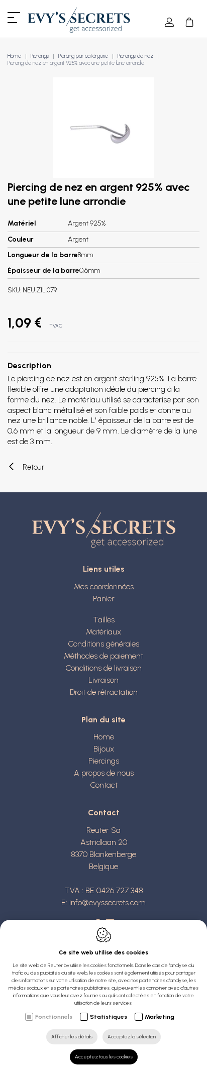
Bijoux (103, 749)
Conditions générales (103, 644)
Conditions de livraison (103, 668)
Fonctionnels (53, 1016)
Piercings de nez (135, 56)
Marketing (159, 1016)
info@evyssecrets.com (107, 902)
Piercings (40, 56)
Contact (104, 785)
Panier (104, 598)
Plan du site (103, 719)
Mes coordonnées (104, 586)
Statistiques (108, 1016)
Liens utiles (104, 569)
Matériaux (103, 631)
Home (14, 56)
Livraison (103, 680)
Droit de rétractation (104, 692)
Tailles (104, 619)
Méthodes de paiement (103, 656)
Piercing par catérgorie (83, 56)
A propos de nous (104, 773)
